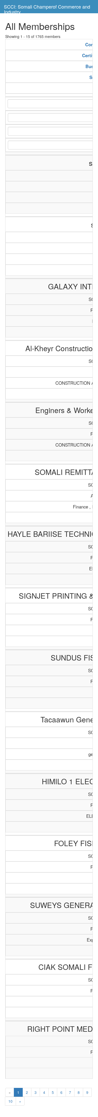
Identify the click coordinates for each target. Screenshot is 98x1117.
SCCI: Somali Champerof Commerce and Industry (47, 8)
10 (10, 1101)
